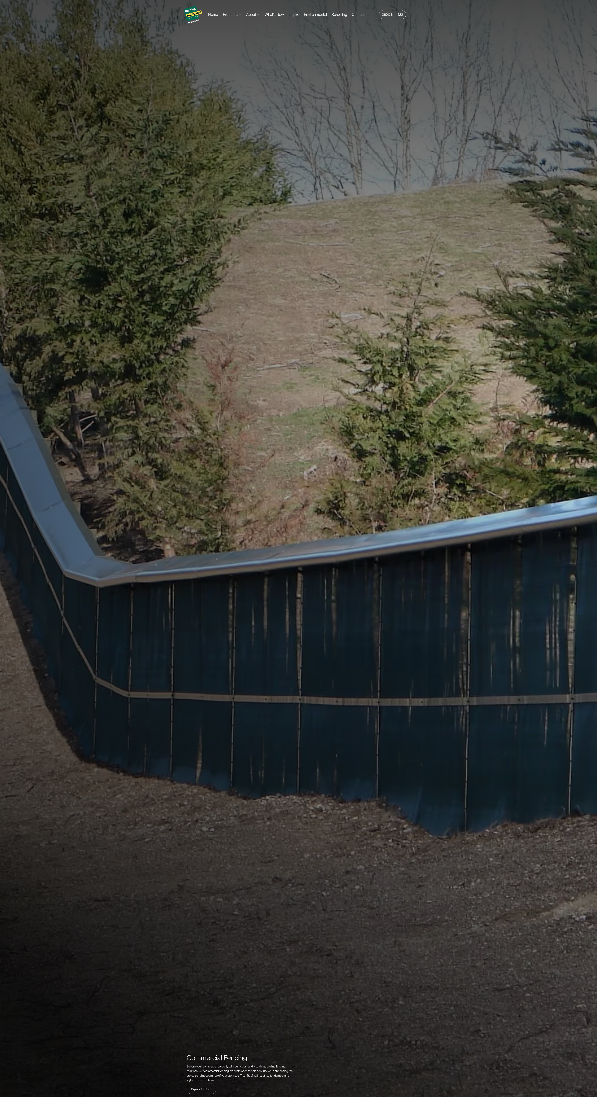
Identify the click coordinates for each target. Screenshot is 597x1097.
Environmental (315, 14)
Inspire (294, 14)
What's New (274, 14)
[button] (232, 14)
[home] (196, 15)
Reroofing (339, 14)
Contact (358, 14)
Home (213, 14)
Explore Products (201, 1089)
